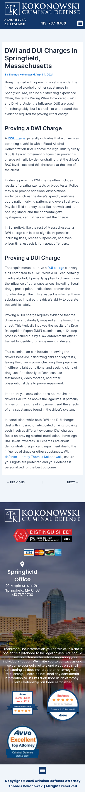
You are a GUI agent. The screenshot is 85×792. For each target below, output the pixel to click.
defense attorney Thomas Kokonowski (33, 457)
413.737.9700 (22, 594)
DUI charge (56, 268)
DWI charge (16, 138)
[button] (80, 23)
